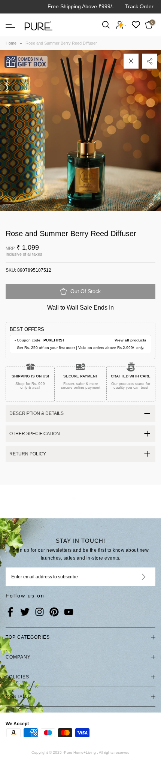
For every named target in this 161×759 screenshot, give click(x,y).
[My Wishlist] (136, 24)
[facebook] (10, 612)
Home (11, 43)
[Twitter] (25, 612)
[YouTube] (68, 612)
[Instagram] (39, 612)
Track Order (139, 6)
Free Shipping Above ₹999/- (81, 6)
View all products (130, 340)
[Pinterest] (54, 612)
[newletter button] (134, 576)
